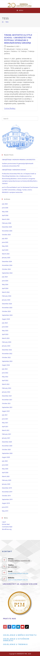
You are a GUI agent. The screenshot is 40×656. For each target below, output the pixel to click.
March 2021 (5, 430)
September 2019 (7, 499)
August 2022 (6, 365)
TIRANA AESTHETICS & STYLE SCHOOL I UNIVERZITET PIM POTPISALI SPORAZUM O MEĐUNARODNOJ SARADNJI (18, 39)
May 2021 (5, 423)
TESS (6, 22)
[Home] (2, 22)
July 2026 (5, 204)
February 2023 (6, 342)
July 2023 (5, 323)
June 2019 (5, 507)
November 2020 (7, 446)
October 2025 (6, 235)
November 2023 (7, 307)
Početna (14, 51)
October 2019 (6, 496)
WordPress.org (6, 529)
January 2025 (6, 257)
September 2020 (7, 453)
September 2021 (7, 407)
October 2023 (6, 311)
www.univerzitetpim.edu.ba (18, 580)
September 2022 (7, 361)
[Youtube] (22, 627)
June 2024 (5, 281)
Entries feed (5, 524)
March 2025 (5, 254)
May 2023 (5, 330)
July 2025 (5, 238)
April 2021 (5, 426)
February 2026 (6, 223)
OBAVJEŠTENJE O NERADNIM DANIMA (14, 170)
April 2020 (5, 472)
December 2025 (7, 227)
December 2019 (7, 488)
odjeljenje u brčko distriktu (20, 635)
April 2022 (5, 380)
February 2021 (6, 434)
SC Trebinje (22, 51)
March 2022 (5, 384)
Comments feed (7, 527)
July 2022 (5, 369)
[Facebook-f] (9, 627)
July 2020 (5, 461)
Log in (4, 522)
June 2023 (5, 327)
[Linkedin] (18, 627)
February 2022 (6, 388)
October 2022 (6, 357)
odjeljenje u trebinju (15, 644)
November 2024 (7, 265)
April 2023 (5, 334)
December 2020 (7, 442)
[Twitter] (14, 627)
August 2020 (6, 457)
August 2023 (6, 319)
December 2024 (7, 261)
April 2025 (5, 250)
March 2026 (5, 219)
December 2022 (7, 350)
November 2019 (7, 492)
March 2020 (5, 476)
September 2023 (7, 315)
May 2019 (5, 511)
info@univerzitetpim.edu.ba (18, 573)
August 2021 (6, 411)
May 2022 (5, 377)
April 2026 (5, 215)
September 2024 (7, 273)
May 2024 (5, 284)
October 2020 (6, 449)
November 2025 (7, 231)
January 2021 (6, 438)
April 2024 (5, 288)
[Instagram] (5, 627)
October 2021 (6, 403)
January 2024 (6, 300)
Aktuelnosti (11, 49)
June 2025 (5, 242)
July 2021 (5, 415)
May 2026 (5, 212)
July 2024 (5, 277)
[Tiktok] (27, 627)
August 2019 (6, 503)
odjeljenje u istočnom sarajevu (16, 639)
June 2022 (5, 373)
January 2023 (6, 346)
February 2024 (6, 296)
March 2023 (5, 338)
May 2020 (5, 469)
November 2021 (7, 400)
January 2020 (6, 484)
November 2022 (7, 353)
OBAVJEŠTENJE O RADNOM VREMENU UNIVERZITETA (18, 160)
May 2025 (5, 246)
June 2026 (5, 208)
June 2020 (5, 465)
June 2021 (5, 419)
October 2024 (6, 269)
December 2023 (7, 304)
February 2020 (6, 480)
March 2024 (5, 292)
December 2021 (7, 396)
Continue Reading (10, 108)
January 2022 (6, 392)
